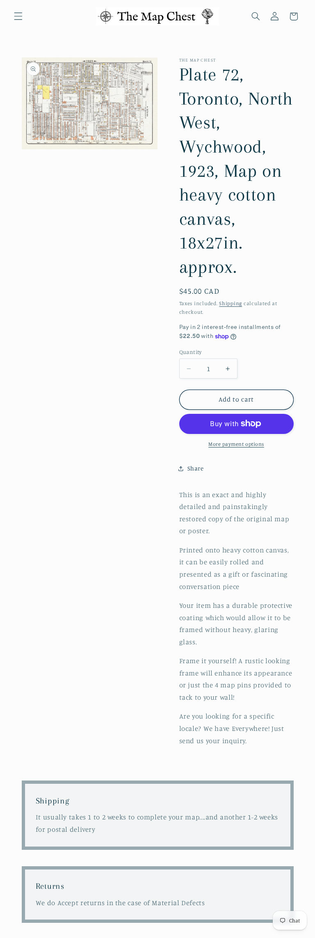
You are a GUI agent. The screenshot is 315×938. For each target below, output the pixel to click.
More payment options (236, 444)
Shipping (230, 303)
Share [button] (195, 468)
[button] (18, 16)
